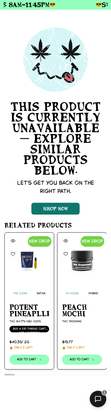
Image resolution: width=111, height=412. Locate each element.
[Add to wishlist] (13, 254)
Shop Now (55, 208)
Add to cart (26, 359)
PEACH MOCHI (74, 310)
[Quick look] (13, 241)
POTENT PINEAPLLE (29, 310)
